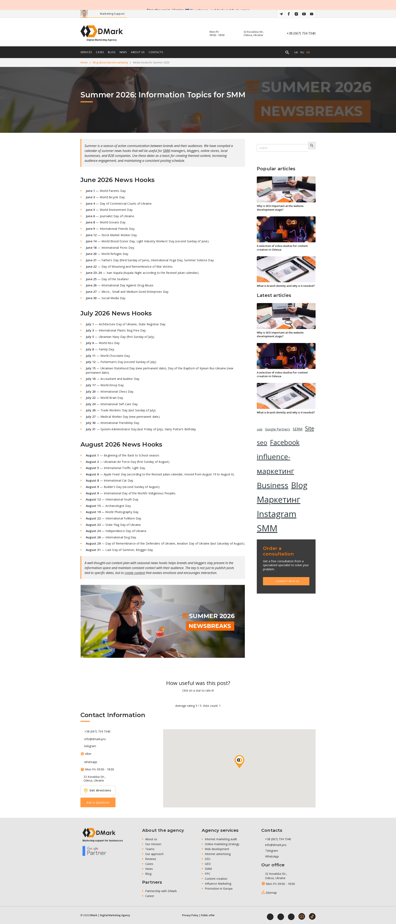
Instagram (276, 513)
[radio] (183, 698)
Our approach (154, 854)
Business (272, 485)
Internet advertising (218, 854)
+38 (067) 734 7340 (301, 33)
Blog (299, 485)
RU (302, 52)
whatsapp (90, 762)
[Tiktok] (312, 916)
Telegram (271, 851)
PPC (207, 874)
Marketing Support (125, 13)
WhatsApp (271, 856)
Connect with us (287, 581)
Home (84, 62)
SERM (297, 429)
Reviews (150, 859)
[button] (239, 761)
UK (296, 52)
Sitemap (271, 893)
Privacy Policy (190, 915)
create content (135, 572)
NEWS (123, 52)
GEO (208, 864)
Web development (217, 849)
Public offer (208, 915)
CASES (100, 52)
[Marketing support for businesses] (99, 832)
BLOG (111, 52)
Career (149, 896)
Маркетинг (278, 499)
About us (138, 52)
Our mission (153, 844)
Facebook (284, 442)
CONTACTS (156, 52)
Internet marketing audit (221, 839)
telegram (90, 746)
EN (308, 52)
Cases (149, 864)
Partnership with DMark (161, 891)
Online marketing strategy (222, 844)
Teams (149, 849)
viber (88, 754)
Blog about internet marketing (110, 62)
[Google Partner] (94, 851)
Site (309, 428)
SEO (207, 859)
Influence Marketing (218, 884)
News (149, 869)
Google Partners (277, 429)
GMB (259, 429)
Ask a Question (98, 802)
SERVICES (86, 52)
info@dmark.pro (95, 739)
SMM (166, 150)
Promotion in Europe (219, 888)
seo (262, 442)
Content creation (216, 879)
